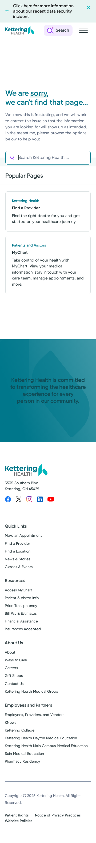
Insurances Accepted (23, 629)
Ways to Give (16, 660)
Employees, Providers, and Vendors (34, 715)
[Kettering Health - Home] (19, 30)
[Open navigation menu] (83, 30)
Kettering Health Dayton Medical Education (41, 738)
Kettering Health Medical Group (31, 691)
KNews (10, 722)
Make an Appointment (23, 535)
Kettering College (19, 730)
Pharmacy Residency (22, 761)
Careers (11, 668)
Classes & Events (19, 567)
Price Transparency (21, 605)
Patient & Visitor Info (22, 598)
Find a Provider (17, 543)
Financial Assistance (21, 621)
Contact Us (14, 683)
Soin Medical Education (24, 753)
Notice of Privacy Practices (58, 815)
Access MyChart (18, 590)
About (10, 652)
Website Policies (18, 821)
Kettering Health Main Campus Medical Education (46, 746)
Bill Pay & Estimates (21, 613)
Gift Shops (14, 675)
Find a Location (17, 551)
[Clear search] (67, 157)
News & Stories (17, 559)
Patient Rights (17, 815)
